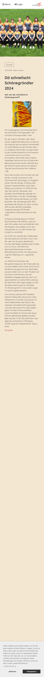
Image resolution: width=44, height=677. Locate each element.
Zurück (9, 64)
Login (20, 4)
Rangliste (9, 330)
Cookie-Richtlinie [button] (10, 666)
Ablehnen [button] (12, 671)
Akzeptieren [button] (31, 671)
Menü (7, 4)
